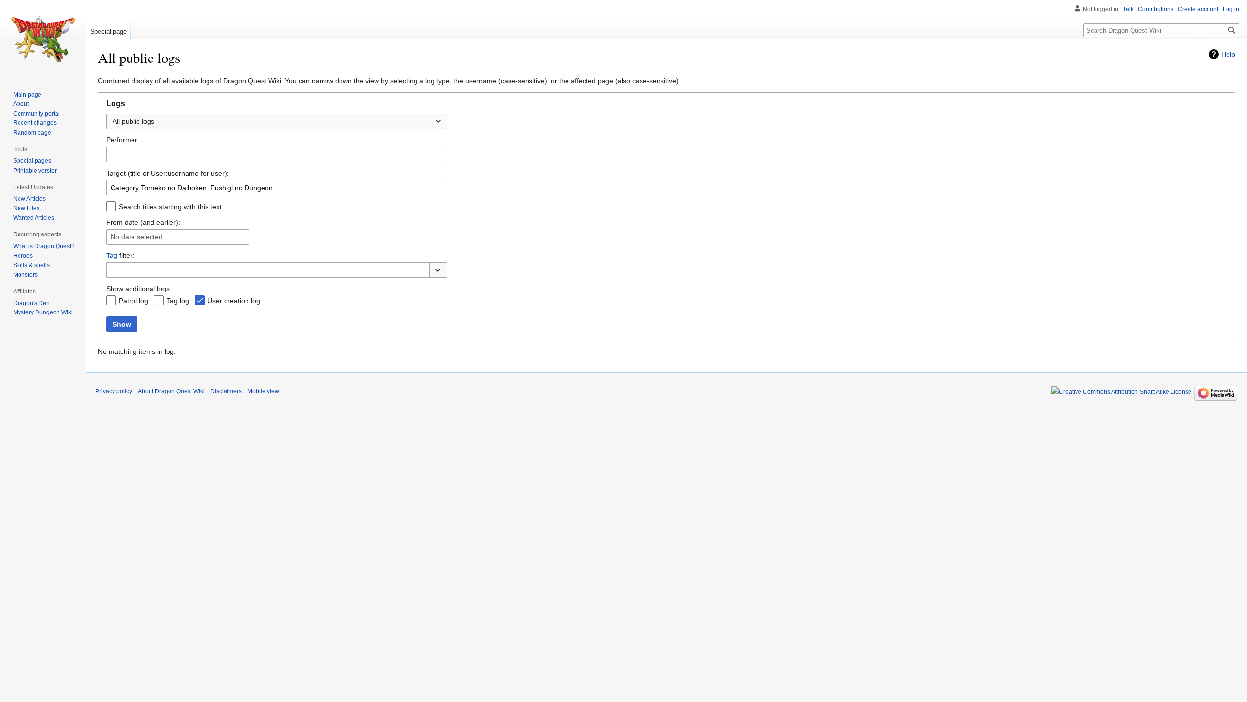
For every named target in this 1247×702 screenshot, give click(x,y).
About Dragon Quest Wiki (171, 391)
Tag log (178, 301)
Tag (111, 255)
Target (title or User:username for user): (167, 173)
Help (1228, 54)
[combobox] (276, 121)
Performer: (122, 140)
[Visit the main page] (43, 39)
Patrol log (133, 301)
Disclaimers (226, 391)
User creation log (234, 301)
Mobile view (263, 391)
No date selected (137, 237)
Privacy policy (113, 391)
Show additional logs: (138, 288)
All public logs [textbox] (133, 121)
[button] (438, 270)
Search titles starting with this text (170, 207)
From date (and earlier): (143, 222)
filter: (120, 255)
